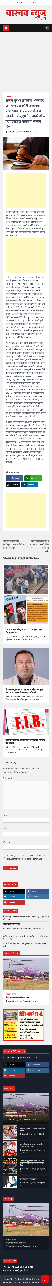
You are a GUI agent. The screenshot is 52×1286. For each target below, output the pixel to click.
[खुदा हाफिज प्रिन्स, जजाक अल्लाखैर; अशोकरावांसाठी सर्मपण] (10, 1148)
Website (6, 842)
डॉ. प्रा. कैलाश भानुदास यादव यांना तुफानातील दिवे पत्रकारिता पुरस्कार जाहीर (25, 945)
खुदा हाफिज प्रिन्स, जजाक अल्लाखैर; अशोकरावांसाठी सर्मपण (31, 1145)
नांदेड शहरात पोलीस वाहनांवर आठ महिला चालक (32, 1129)
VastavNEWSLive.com (30, 1279)
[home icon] (6, 28)
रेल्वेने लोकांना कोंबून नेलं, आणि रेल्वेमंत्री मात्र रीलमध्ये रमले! (24, 631)
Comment (8, 778)
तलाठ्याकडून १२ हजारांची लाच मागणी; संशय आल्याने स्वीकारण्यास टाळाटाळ (24, 930)
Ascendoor (16, 1282)
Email (6, 828)
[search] (47, 28)
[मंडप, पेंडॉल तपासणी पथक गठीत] (26, 974)
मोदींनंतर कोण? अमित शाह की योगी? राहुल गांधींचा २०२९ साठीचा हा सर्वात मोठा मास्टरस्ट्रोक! (26, 937)
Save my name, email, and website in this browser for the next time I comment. (26, 857)
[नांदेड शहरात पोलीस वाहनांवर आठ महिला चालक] (10, 1132)
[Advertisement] (26, 59)
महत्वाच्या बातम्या (11, 96)
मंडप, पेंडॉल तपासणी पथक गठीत (18, 997)
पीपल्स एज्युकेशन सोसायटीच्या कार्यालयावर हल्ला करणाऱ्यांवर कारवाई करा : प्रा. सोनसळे (25, 691)
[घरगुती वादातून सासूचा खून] (10, 1182)
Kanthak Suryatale (15, 131)
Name (6, 815)
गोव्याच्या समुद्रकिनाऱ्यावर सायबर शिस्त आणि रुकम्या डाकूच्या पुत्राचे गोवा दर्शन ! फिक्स (26, 917)
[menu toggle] (13, 27)
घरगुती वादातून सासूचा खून (11, 923)
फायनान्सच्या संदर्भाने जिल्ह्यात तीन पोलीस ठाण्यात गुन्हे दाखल (25, 741)
